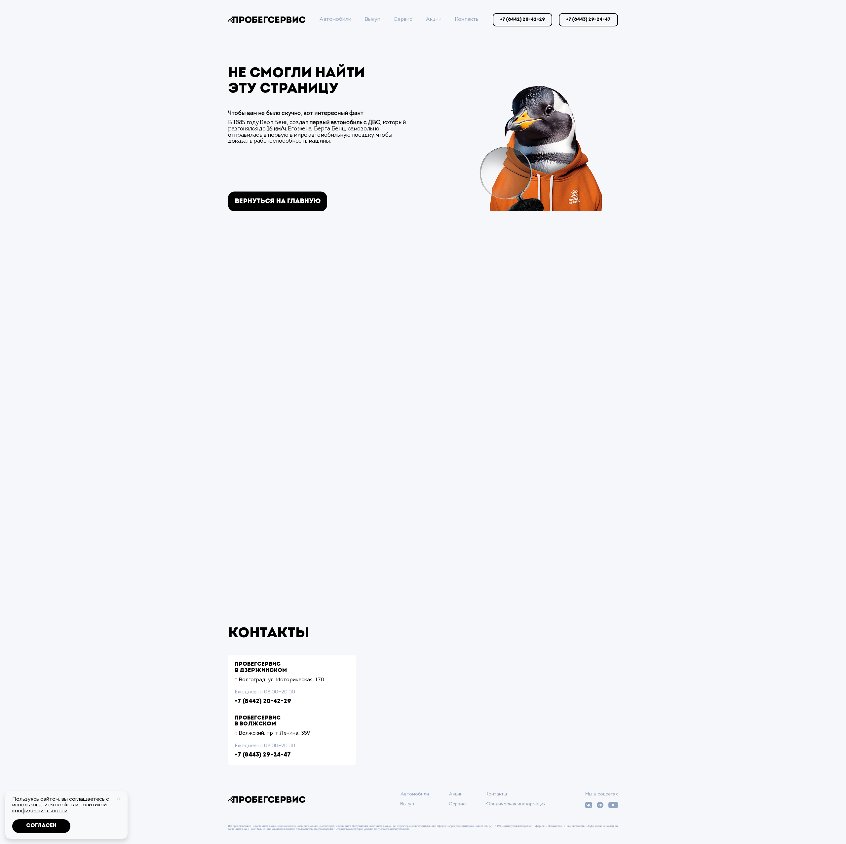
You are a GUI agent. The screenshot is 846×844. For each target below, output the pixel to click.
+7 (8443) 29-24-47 (263, 755)
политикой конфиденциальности (59, 808)
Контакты (467, 19)
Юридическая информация (515, 804)
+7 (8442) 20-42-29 (263, 702)
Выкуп (372, 19)
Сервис (403, 19)
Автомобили (335, 19)
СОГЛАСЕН (41, 825)
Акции (434, 19)
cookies (64, 805)
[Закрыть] (118, 799)
